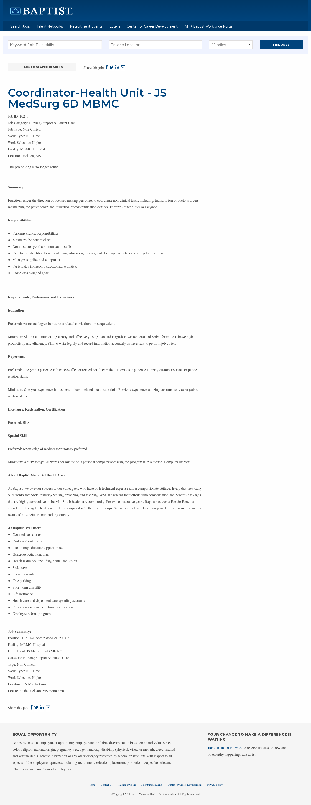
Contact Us (107, 784)
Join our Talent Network (225, 747)
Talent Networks (50, 26)
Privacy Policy (215, 784)
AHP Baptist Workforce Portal (208, 26)
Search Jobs (20, 26)
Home (92, 784)
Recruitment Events (86, 26)
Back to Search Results (42, 67)
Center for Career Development (152, 26)
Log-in (115, 26)
